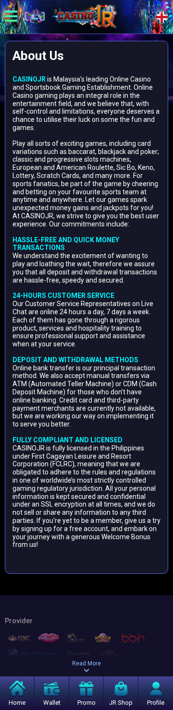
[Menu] (11, 16)
